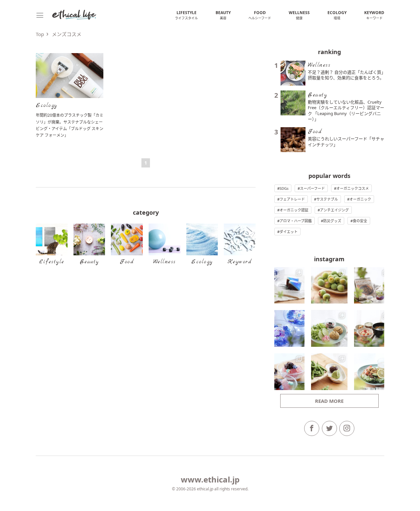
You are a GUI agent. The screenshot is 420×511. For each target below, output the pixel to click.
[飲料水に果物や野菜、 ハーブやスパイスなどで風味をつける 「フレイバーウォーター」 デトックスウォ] (372, 285)
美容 (223, 15)
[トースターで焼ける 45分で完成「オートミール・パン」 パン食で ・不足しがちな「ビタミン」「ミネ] (329, 328)
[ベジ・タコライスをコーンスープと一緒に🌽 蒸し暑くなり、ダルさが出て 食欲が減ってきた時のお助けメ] (372, 371)
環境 (336, 15)
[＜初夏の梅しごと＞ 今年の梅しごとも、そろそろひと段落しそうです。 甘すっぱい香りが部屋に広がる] (329, 285)
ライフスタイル (186, 15)
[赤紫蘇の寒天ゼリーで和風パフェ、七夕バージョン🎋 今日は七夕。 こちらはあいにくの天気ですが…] (286, 371)
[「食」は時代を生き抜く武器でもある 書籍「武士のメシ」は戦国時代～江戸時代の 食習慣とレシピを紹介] (372, 328)
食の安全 (360, 220)
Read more (329, 401)
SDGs (284, 188)
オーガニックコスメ (352, 188)
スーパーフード (312, 188)
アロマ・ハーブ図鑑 (296, 220)
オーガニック (360, 199)
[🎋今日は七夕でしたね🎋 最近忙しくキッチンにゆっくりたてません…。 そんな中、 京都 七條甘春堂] (286, 285)
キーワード (374, 15)
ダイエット (289, 231)
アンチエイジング (334, 209)
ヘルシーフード (259, 15)
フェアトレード (292, 199)
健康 (299, 15)
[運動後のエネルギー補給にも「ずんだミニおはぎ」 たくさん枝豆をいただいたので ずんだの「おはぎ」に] (329, 371)
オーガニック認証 (294, 209)
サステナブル (327, 199)
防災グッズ (332, 220)
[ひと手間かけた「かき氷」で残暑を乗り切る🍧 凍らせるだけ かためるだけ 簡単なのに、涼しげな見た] (286, 328)
